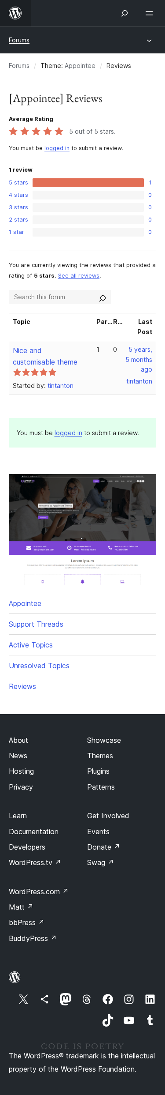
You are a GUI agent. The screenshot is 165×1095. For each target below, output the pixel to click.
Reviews (22, 686)
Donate (103, 847)
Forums (19, 40)
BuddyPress (33, 938)
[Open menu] (151, 13)
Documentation (34, 831)
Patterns (101, 787)
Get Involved (108, 815)
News (18, 755)
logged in (57, 148)
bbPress (26, 922)
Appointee (80, 65)
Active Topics (31, 644)
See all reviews (78, 275)
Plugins (98, 771)
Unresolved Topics (39, 665)
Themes (100, 755)
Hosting (21, 771)
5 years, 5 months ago (138, 359)
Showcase (104, 740)
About (18, 740)
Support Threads (36, 624)
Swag (100, 862)
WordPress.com (39, 891)
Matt (21, 907)
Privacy (21, 787)
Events (98, 831)
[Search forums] (102, 297)
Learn (18, 815)
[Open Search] (124, 13)
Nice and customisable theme (45, 356)
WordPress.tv (35, 862)
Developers (27, 847)
